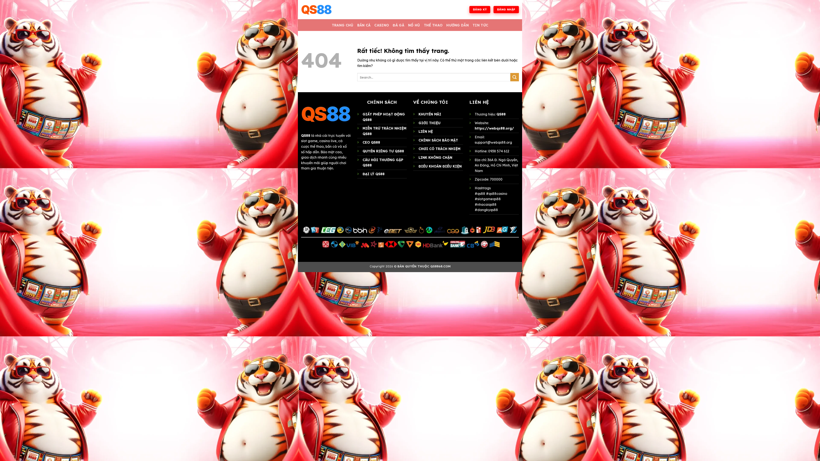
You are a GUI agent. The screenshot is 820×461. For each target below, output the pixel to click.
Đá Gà (398, 25)
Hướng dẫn (457, 25)
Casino (381, 25)
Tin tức (480, 25)
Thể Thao (433, 25)
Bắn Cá (364, 25)
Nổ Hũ (414, 25)
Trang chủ (342, 25)
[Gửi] (514, 77)
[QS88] (322, 9)
